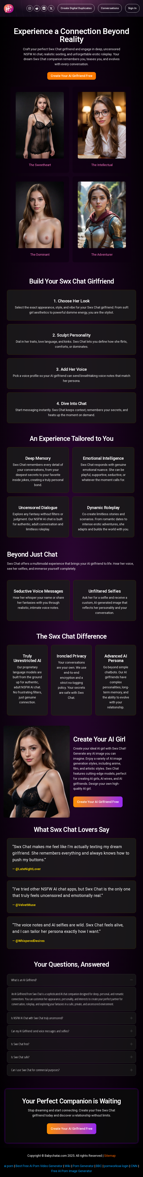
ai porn (8, 1166)
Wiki (67, 1166)
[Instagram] (30, 8)
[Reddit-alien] (37, 8)
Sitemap (110, 1155)
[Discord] (44, 8)
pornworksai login (116, 1166)
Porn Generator (83, 1166)
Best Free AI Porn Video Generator (39, 1166)
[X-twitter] (51, 8)
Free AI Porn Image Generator (71, 1171)
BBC (99, 1166)
